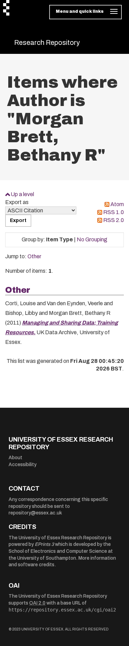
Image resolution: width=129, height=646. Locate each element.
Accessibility (22, 464)
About (15, 457)
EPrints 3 (44, 544)
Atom (117, 204)
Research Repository (47, 42)
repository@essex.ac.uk (35, 512)
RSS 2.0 (113, 220)
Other (34, 256)
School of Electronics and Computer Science (58, 551)
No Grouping (92, 239)
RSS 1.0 (113, 212)
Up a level (22, 194)
